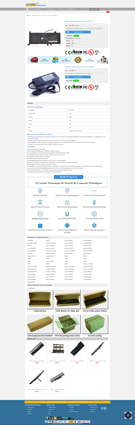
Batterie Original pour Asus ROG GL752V (37, 389)
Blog (49, 413)
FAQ (49, 411)
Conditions (29, 409)
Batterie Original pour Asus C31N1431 (57, 361)
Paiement (71, 407)
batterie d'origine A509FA (33, 138)
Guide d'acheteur (52, 407)
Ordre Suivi (60, 9)
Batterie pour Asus (36, 15)
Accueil (29, 15)
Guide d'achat (51, 9)
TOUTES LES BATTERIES (34, 9)
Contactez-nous (70, 9)
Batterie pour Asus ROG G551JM (36, 361)
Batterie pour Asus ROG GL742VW (97, 361)
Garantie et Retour (73, 411)
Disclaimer (29, 413)
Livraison (71, 409)
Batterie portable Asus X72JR (57, 389)
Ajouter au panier (78, 32)
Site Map (92, 411)
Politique (29, 411)
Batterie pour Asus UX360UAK (77, 361)
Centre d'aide (94, 9)
